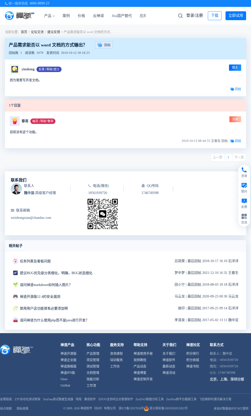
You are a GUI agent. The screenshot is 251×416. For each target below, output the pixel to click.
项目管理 (93, 360)
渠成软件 (90, 399)
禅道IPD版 (68, 372)
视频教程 (140, 360)
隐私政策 (22, 408)
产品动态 (140, 366)
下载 (214, 15)
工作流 (91, 385)
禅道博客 (140, 372)
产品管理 (93, 353)
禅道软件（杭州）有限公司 (98, 408)
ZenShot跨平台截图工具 (181, 399)
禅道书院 (192, 366)
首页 (24, 32)
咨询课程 (116, 353)
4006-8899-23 (39, 3)
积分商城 (192, 360)
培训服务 (116, 360)
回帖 (107, 45)
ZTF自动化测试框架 (27, 399)
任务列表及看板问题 (35, 261)
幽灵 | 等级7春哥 (42, 121)
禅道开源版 (68, 353)
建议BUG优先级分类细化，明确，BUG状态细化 (56, 273)
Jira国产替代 (122, 16)
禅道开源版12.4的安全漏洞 (40, 296)
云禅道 (98, 16)
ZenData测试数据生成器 (58, 399)
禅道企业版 (68, 360)
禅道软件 (169, 360)
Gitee (64, 379)
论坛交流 (37, 32)
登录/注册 (194, 15)
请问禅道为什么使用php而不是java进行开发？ (54, 320)
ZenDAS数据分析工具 (150, 399)
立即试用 (235, 15)
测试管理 (93, 366)
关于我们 (169, 353)
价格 (81, 16)
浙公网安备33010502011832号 (168, 408)
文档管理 (93, 372)
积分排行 (192, 353)
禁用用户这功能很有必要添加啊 (44, 308)
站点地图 (6, 408)
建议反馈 (53, 32)
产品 (47, 16)
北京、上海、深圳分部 (227, 379)
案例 (66, 16)
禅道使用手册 (143, 353)
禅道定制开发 (143, 379)
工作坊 (115, 366)
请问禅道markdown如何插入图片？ (46, 285)
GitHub (65, 385)
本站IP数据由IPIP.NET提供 (231, 408)
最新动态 (169, 366)
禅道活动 (169, 372)
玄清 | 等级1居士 (49, 69)
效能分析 (93, 379)
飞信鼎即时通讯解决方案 (215, 399)
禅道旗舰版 (68, 366)
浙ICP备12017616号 (131, 408)
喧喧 (79, 399)
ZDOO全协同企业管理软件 (115, 399)
